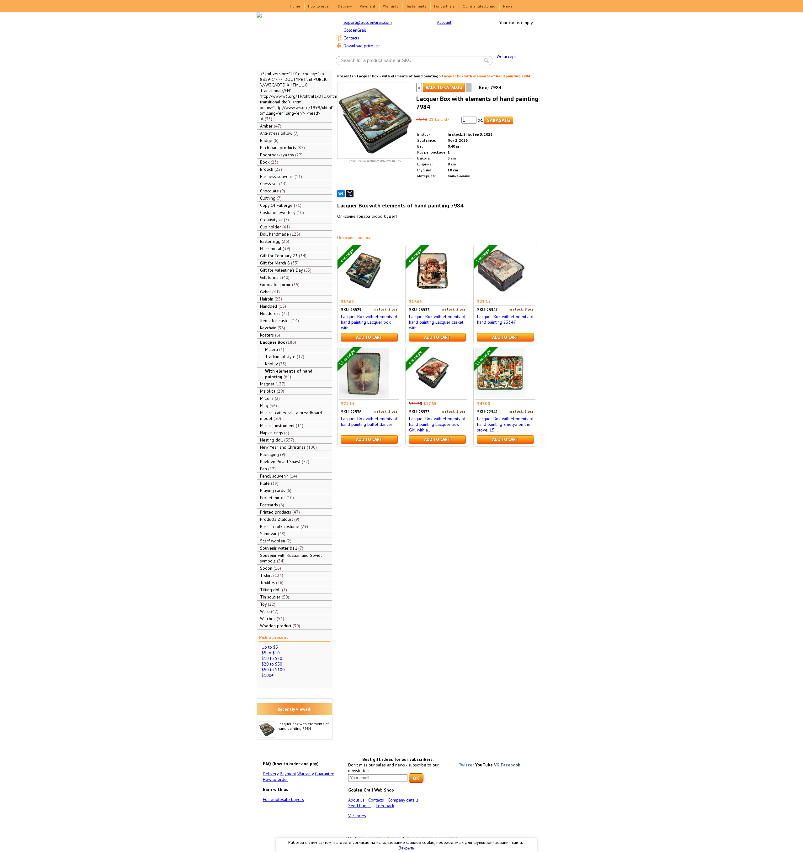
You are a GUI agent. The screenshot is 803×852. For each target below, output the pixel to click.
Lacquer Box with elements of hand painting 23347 (505, 319)
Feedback (385, 805)
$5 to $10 (271, 653)
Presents (345, 76)
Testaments (416, 6)
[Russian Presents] (290, 41)
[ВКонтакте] (341, 193)
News (508, 6)
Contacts (351, 38)
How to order (319, 6)
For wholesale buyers (283, 799)
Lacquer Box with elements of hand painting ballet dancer (369, 421)
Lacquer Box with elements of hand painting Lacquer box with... (369, 322)
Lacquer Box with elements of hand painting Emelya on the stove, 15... (505, 424)
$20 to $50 (272, 664)
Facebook (510, 765)
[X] (350, 193)
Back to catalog (444, 87)
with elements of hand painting (410, 76)
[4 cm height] (364, 294)
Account (444, 22)
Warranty (390, 6)
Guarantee (324, 773)
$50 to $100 (273, 669)
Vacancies (357, 815)
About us (356, 800)
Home (295, 6)
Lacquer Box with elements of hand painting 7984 (303, 726)
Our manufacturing (479, 6)
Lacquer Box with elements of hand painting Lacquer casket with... (437, 322)
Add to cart (369, 337)
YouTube (484, 765)
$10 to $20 (272, 658)
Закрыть (406, 848)
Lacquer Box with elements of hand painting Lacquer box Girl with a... (437, 424)
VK (496, 765)
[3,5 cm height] (364, 396)
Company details (403, 800)
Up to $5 (270, 647)
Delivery (345, 6)
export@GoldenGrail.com (367, 22)
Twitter (467, 765)
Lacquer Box (367, 76)
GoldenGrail (354, 30)
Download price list (361, 46)
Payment (367, 6)
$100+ (268, 675)
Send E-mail (359, 805)
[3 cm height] (500, 294)
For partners (444, 6)
